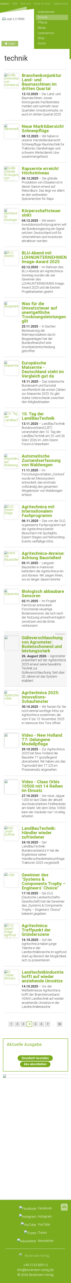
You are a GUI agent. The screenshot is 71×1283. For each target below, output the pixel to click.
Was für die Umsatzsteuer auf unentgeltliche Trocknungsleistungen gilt (44, 312)
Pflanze (42, 22)
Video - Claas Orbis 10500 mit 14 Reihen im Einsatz (42, 786)
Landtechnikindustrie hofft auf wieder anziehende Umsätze (43, 976)
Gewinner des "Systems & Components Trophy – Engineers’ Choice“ (44, 881)
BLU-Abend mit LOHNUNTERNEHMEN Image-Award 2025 (44, 257)
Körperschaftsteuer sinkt (41, 213)
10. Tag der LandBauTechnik (38, 416)
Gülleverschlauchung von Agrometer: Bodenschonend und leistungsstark (42, 644)
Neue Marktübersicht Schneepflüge (43, 128)
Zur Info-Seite (35, 1156)
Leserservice (46, 33)
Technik (42, 17)
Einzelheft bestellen (35, 1058)
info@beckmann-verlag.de (35, 1270)
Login (11, 43)
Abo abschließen (35, 1064)
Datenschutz (61, 3)
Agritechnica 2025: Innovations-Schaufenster (40, 697)
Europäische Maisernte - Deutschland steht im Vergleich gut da (43, 369)
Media (42, 27)
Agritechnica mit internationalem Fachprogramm (38, 511)
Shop (41, 38)
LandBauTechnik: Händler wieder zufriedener (39, 833)
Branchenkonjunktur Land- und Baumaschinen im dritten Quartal (41, 82)
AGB (14, 3)
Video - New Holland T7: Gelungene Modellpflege (42, 740)
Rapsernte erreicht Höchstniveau (40, 170)
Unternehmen (46, 12)
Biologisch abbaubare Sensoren (43, 593)
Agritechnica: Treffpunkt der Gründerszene (36, 930)
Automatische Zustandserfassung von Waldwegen (41, 460)
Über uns (25, 3)
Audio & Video (42, 3)
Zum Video (35, 1101)
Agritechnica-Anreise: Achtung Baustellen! (43, 555)
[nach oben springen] (64, 1207)
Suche (42, 43)
